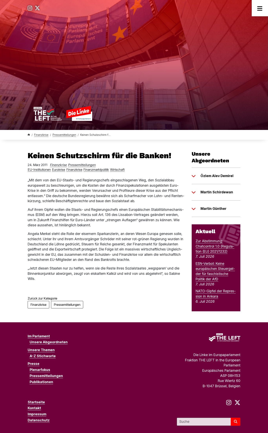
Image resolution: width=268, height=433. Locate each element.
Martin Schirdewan (217, 192)
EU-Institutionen (39, 170)
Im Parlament (39, 336)
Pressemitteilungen (64, 134)
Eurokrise (58, 170)
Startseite (36, 402)
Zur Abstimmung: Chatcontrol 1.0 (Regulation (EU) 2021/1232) (215, 246)
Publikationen (41, 382)
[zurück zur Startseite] (63, 113)
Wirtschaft (117, 170)
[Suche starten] (235, 422)
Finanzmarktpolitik (96, 170)
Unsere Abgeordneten (49, 342)
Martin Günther (213, 208)
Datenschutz (39, 420)
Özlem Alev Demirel (217, 176)
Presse (33, 364)
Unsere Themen (41, 350)
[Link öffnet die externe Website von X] (37, 8)
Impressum (37, 414)
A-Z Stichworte (43, 356)
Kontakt (34, 408)
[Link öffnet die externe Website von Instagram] (30, 8)
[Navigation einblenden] (260, 8)
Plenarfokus (40, 370)
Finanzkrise (41, 134)
